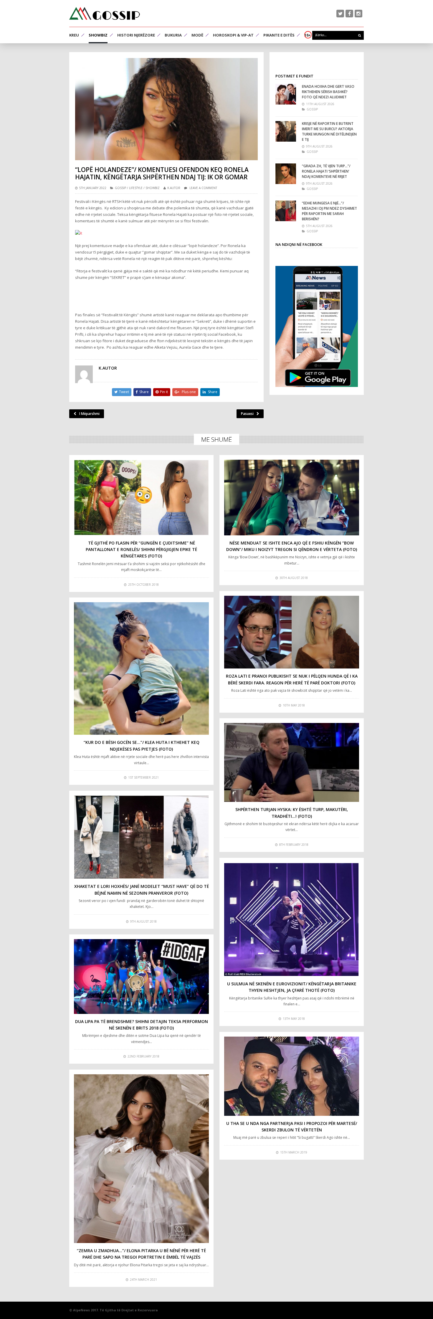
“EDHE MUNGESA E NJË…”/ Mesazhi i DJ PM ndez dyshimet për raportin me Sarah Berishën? (329, 211)
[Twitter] (340, 13)
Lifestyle (136, 188)
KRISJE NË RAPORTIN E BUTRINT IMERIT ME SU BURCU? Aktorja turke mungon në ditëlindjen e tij (329, 131)
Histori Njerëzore (136, 35)
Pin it (164, 391)
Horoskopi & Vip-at (233, 35)
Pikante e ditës (279, 35)
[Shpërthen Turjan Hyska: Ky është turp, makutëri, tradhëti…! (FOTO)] (291, 762)
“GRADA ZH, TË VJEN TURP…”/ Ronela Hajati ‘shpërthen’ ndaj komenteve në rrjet (326, 171)
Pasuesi (247, 413)
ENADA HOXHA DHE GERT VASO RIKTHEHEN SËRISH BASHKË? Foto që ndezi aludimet (328, 92)
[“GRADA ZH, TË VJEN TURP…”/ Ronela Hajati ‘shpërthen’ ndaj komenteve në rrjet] (285, 173)
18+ (307, 35)
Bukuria (173, 35)
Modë (197, 35)
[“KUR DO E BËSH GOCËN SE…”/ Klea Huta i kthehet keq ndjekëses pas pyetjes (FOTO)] (141, 668)
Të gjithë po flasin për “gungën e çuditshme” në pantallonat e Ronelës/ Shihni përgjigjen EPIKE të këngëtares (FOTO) (141, 549)
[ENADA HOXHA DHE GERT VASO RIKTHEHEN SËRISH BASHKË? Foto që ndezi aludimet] (285, 94)
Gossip (120, 188)
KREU (74, 35)
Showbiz (98, 35)
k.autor (173, 188)
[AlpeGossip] (104, 13)
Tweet (124, 391)
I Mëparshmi (89, 413)
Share (144, 391)
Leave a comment (203, 188)
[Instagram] (358, 13)
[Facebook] (349, 13)
